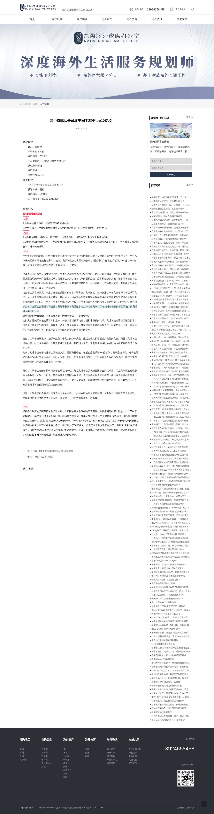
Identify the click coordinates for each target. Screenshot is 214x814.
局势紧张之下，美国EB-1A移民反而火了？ (171, 693)
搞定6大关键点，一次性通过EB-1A (167, 595)
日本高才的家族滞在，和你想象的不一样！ (171, 220)
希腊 (65, 763)
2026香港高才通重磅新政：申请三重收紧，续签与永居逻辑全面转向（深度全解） (172, 299)
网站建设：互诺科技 (185, 807)
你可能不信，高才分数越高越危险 (167, 216)
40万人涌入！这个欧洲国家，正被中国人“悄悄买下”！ (172, 337)
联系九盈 (133, 756)
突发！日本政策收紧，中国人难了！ (168, 333)
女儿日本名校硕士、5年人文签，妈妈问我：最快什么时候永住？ (172, 269)
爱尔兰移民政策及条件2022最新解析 (168, 719)
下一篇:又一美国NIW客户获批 (38, 457)
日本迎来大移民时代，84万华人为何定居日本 (172, 439)
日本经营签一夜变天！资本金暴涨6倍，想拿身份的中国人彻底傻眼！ (172, 326)
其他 (43, 766)
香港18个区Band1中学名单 (164, 561)
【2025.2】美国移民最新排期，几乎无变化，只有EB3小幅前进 (172, 405)
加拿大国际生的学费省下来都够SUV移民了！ (172, 621)
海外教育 (132, 19)
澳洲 (65, 749)
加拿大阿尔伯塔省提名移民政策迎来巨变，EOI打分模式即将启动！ (172, 587)
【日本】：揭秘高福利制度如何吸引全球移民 (172, 420)
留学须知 (111, 763)
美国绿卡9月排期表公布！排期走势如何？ (170, 572)
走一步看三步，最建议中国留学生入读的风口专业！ (172, 632)
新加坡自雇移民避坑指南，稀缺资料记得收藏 (172, 704)
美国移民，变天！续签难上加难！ (167, 322)
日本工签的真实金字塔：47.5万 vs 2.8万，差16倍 (172, 231)
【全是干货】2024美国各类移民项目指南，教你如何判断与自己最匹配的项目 (172, 470)
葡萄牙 (66, 759)
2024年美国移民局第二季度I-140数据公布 (171, 636)
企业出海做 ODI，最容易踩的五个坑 (168, 224)
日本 (65, 752)
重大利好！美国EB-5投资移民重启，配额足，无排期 (172, 697)
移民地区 (57, 19)
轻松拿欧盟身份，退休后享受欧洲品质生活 (171, 481)
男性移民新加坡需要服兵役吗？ (166, 640)
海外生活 (111, 752)
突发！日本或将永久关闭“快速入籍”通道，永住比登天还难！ (172, 352)
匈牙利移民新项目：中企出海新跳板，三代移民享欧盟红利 (172, 383)
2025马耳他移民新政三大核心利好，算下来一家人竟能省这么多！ (172, 330)
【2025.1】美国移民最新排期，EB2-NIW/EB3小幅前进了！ (172, 417)
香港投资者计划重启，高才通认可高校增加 (171, 651)
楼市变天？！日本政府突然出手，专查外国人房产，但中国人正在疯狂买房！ (172, 367)
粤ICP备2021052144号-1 (93, 807)
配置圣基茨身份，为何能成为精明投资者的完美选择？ (172, 678)
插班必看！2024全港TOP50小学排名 (168, 606)
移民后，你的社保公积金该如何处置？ (169, 534)
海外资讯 (157, 19)
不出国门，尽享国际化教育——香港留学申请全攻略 (172, 519)
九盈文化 (133, 759)
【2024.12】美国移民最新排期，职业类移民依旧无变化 (172, 436)
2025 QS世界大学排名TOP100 (166, 629)
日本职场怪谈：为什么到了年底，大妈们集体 (172, 280)
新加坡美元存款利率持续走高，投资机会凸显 (172, 666)
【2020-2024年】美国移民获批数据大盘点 (171, 432)
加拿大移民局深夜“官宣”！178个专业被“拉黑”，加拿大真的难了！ (172, 356)
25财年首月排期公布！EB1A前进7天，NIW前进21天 (172, 508)
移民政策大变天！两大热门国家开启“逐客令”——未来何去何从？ (172, 545)
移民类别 (82, 19)
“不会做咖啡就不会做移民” (163, 644)
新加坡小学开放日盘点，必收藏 (166, 682)
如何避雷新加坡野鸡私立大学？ (166, 485)
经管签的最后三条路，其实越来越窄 (168, 208)
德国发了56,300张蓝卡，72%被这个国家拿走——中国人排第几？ (172, 296)
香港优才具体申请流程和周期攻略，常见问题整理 (172, 689)
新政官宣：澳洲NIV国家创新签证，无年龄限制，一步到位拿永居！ (172, 409)
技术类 (44, 749)
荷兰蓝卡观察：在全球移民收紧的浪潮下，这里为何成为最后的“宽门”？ (172, 311)
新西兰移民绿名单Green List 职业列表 (169, 451)
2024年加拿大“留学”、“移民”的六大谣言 (170, 617)
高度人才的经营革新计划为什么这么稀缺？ (171, 273)
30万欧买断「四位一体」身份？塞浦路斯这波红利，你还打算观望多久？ (172, 292)
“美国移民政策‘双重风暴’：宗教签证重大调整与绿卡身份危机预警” (172, 390)
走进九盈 (182, 19)
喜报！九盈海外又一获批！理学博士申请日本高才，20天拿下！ (172, 261)
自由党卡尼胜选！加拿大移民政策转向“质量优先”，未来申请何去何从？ (172, 375)
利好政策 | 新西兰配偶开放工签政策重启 (170, 447)
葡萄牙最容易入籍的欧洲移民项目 (167, 685)
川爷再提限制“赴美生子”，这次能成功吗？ (171, 413)
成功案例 (133, 763)
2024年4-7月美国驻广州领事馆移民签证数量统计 (172, 523)
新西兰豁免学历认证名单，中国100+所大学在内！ (172, 428)
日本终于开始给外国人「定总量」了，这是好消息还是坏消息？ (172, 205)
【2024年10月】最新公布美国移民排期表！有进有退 (172, 477)
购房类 (44, 752)
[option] (107, 61)
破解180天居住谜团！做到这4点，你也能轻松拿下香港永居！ (172, 341)
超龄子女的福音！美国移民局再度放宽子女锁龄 (172, 473)
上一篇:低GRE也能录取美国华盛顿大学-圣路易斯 (48, 451)
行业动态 (111, 749)
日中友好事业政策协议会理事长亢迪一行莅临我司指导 (172, 455)
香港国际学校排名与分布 (163, 659)
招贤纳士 (133, 752)
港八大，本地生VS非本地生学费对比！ (169, 576)
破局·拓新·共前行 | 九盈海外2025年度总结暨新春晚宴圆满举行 (172, 307)
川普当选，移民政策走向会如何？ (167, 443)
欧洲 (22, 756)
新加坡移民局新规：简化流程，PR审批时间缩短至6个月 (172, 625)
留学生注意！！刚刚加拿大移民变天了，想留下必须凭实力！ (172, 496)
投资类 (44, 756)
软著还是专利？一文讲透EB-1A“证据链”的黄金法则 (172, 303)
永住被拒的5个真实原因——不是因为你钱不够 (172, 265)
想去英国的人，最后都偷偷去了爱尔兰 (169, 239)
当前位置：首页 (30, 104)
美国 (65, 766)
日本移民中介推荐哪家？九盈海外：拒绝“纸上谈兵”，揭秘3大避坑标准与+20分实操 (172, 254)
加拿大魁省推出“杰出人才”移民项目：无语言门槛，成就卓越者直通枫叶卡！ (172, 402)
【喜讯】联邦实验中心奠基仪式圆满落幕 (170, 538)
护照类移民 (46, 763)
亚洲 (22, 752)
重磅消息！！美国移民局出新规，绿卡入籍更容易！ (172, 424)
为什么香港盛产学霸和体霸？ (165, 602)
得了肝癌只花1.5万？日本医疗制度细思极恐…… (172, 371)
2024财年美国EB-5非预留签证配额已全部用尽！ (172, 542)
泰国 (65, 773)
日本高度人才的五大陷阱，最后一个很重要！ (172, 243)
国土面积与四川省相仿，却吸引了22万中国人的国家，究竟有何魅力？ (172, 500)
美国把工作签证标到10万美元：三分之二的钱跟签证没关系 (172, 197)
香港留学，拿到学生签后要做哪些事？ (169, 564)
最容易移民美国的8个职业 (163, 583)
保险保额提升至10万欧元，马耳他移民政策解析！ (172, 515)
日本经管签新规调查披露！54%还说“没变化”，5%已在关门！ (172, 277)
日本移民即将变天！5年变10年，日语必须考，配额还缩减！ (172, 314)
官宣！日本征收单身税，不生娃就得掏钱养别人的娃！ (172, 349)
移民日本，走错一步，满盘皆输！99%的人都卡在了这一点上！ (172, 345)
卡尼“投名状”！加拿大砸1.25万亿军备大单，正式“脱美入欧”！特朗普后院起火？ (172, 360)
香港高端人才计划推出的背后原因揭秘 (169, 655)
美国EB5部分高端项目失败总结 (166, 614)
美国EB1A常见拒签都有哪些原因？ (167, 598)
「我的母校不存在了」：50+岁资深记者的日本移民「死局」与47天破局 (172, 288)
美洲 (22, 749)
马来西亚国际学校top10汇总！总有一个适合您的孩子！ (172, 591)
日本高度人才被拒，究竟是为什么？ (168, 201)
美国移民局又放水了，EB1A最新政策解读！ (171, 466)
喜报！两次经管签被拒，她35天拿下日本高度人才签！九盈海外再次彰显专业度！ (172, 258)
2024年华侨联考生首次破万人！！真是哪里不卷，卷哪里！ (172, 553)
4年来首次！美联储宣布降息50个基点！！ (171, 492)
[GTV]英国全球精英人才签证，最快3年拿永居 (172, 530)
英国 (65, 777)
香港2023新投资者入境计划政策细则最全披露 (172, 648)
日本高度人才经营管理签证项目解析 (168, 701)
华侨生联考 (112, 759)
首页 (32, 19)
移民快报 (111, 756)
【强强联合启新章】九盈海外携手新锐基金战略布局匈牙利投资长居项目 (172, 379)
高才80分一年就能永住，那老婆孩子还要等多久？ (172, 227)
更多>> (189, 117)
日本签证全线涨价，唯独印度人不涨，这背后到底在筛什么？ (172, 250)
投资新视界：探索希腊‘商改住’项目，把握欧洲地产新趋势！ (172, 489)
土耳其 (66, 756)
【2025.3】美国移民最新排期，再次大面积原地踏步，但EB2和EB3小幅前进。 (172, 394)
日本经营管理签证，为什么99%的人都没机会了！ (172, 318)
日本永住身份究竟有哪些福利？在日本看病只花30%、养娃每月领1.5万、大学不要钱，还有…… (172, 235)
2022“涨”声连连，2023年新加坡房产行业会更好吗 (172, 670)
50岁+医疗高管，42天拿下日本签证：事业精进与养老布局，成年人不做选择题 (172, 284)
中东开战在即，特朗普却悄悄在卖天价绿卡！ (172, 364)
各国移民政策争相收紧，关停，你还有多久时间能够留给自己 (172, 716)
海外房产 (107, 19)
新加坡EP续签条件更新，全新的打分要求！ (171, 458)
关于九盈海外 (135, 749)
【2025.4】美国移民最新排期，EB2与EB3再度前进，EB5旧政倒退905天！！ (172, 386)
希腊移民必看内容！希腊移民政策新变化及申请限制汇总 (172, 674)
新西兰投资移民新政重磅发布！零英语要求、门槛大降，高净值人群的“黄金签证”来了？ (172, 398)
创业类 (44, 759)
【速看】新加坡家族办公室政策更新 (168, 504)
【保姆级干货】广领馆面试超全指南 (168, 549)
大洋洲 (23, 759)
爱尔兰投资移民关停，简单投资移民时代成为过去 (172, 663)
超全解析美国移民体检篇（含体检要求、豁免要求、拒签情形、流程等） (172, 511)
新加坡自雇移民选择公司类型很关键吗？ (170, 708)
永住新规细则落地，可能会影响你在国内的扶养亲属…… (172, 212)
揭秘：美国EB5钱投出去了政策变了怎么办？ (172, 610)
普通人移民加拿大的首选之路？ (166, 579)
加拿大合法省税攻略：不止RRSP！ (168, 568)
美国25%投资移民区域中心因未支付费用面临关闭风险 (172, 557)
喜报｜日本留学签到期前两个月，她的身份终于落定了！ (172, 246)
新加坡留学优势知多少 (162, 712)
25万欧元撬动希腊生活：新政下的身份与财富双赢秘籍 (172, 526)
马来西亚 (67, 770)
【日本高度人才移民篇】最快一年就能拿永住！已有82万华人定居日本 (172, 462)
